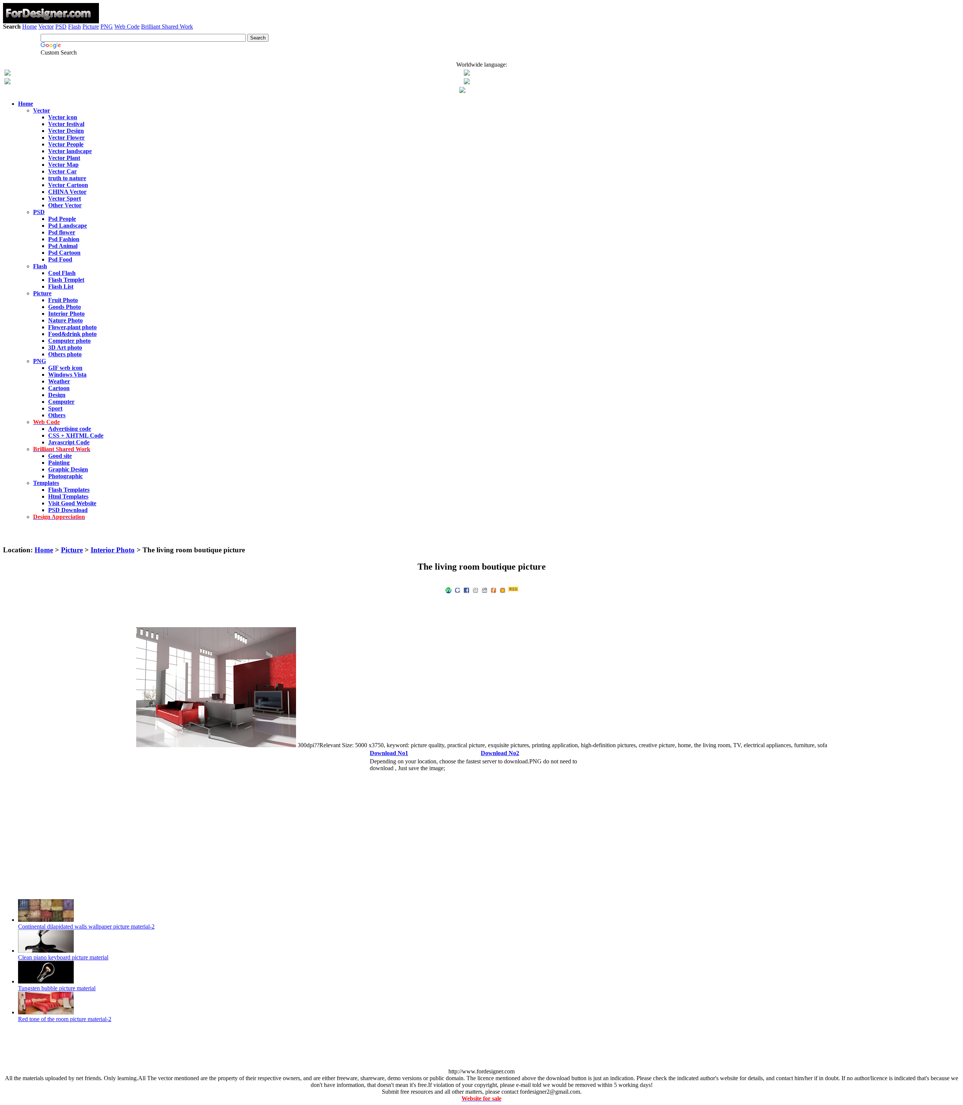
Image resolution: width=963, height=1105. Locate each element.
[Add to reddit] (484, 590)
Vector (46, 26)
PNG (106, 26)
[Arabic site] (462, 91)
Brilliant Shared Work (167, 26)
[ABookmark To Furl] (493, 590)
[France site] (8, 82)
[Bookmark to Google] (457, 590)
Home (29, 26)
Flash (74, 26)
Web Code (127, 26)
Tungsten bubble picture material (57, 988)
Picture (90, 26)
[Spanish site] (467, 73)
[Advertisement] (481, 52)
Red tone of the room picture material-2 (64, 1019)
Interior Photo (113, 550)
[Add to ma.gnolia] (502, 590)
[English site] (8, 73)
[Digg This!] (475, 590)
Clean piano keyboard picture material (63, 957)
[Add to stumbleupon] (448, 590)
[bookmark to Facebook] (466, 590)
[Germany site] (467, 82)
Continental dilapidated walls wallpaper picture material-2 (86, 926)
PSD (61, 26)
